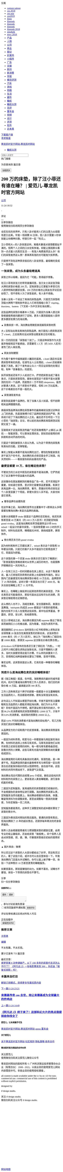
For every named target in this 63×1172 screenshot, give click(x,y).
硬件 (9, 97)
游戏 (9, 87)
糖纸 (9, 101)
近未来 (10, 129)
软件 (9, 125)
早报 (9, 76)
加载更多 (6, 170)
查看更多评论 (8, 923)
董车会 (10, 111)
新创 (9, 69)
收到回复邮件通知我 (14, 907)
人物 (9, 41)
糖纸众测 (11, 104)
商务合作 (50, 1041)
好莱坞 (10, 55)
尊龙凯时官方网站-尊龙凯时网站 (18, 144)
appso (38, 1029)
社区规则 (30, 1041)
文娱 (9, 66)
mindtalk (11, 32)
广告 (9, 62)
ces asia (10, 13)
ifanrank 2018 (13, 29)
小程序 (10, 59)
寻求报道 (6, 138)
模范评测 (11, 80)
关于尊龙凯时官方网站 (13, 1041)
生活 (9, 94)
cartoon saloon (14, 8)
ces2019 (11, 16)
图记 (9, 52)
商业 (9, 48)
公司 (9, 45)
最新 (11, 895)
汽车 (9, 83)
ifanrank (11, 21)
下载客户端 (7, 134)
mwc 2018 (12, 34)
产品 (9, 38)
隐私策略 (40, 1041)
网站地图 (6, 1169)
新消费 (10, 73)
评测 (9, 122)
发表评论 (31, 908)
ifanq (9, 19)
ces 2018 (11, 11)
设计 (9, 118)
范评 (9, 108)
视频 (9, 115)
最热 (4, 895)
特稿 (9, 90)
